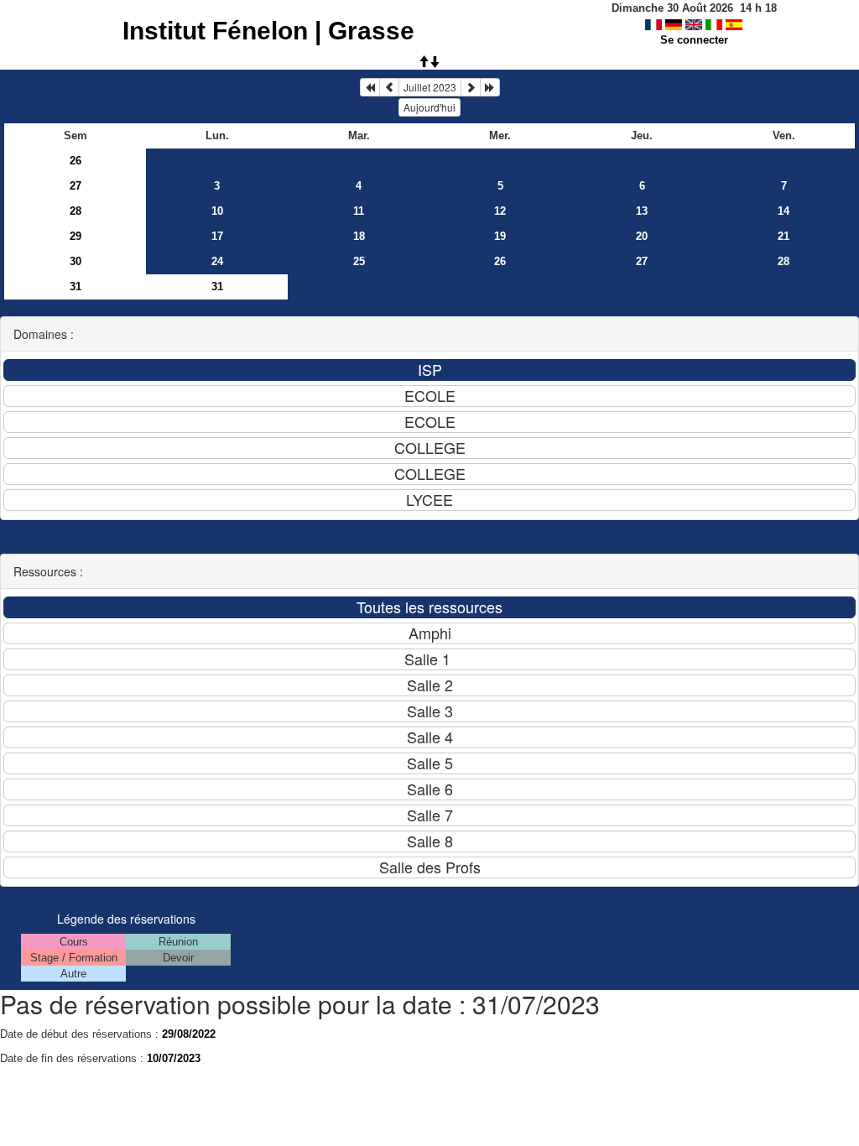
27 (75, 186)
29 (75, 236)
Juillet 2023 (429, 87)
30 (75, 261)
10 (217, 211)
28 (75, 211)
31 (75, 286)
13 (642, 211)
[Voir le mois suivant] (471, 87)
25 (359, 261)
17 (217, 236)
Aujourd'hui (429, 107)
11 (358, 211)
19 (500, 236)
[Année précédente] (370, 87)
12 (500, 211)
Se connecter (694, 40)
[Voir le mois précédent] (389, 87)
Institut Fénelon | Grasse (268, 30)
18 (359, 236)
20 (642, 236)
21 (783, 236)
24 (217, 261)
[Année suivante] (490, 87)
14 (783, 211)
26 (75, 160)
